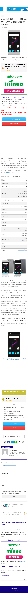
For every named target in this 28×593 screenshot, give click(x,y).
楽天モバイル (4, 570)
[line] (15, 442)
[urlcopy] (23, 442)
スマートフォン (5, 462)
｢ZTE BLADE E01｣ (7, 172)
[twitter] (5, 442)
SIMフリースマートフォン (8, 465)
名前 (3, 485)
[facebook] (8, 442)
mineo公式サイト (14, 123)
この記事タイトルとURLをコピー (14, 436)
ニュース (11, 462)
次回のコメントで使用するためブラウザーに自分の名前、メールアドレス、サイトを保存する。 (14, 492)
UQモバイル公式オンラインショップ (9, 529)
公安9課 (14, 588)
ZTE (15, 465)
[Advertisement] (14, 142)
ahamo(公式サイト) (14, 427)
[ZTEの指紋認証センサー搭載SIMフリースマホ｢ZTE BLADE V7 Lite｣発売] (12, 442)
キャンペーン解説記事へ (14, 119)
